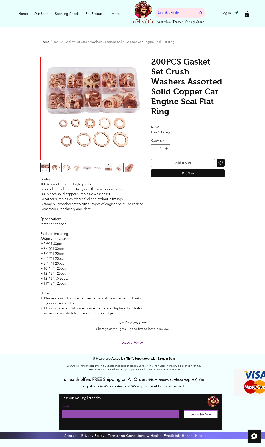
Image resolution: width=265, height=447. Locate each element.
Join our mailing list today (81, 398)
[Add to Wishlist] (221, 163)
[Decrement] (154, 148)
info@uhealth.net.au (192, 436)
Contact (71, 436)
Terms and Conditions (126, 436)
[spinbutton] (160, 148)
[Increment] (167, 148)
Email (66, 406)
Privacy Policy (93, 436)
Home (45, 42)
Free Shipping (160, 132)
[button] (246, 14)
